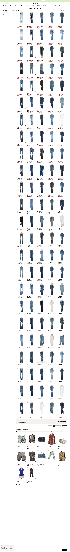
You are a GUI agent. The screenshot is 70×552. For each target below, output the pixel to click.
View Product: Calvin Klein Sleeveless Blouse (21, 474)
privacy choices (10, 549)
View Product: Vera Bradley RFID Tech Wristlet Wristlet (42, 458)
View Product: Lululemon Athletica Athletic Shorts (21, 458)
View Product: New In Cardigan (52, 441)
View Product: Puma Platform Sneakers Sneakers (62, 441)
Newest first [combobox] (64, 10)
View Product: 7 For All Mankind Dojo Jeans (62, 342)
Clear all (13, 10)
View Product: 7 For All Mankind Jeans (21, 20)
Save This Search (61, 421)
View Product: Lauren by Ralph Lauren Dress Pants (32, 474)
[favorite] (25, 23)
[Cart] (66, 5)
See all (19, 484)
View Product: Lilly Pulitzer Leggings (52, 458)
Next (64, 426)
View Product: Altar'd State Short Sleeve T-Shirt (32, 458)
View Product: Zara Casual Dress (62, 458)
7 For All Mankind (5, 12)
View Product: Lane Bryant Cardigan (32, 441)
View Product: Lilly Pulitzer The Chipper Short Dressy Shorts (21, 441)
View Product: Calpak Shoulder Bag (42, 441)
